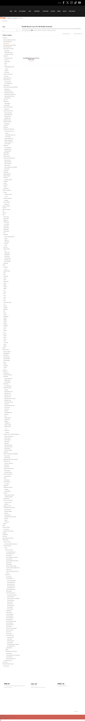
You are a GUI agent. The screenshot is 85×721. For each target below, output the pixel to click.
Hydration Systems (8, 660)
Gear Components (7, 481)
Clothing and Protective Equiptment (11, 87)
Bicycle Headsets (9, 616)
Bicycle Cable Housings (10, 589)
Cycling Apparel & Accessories (11, 651)
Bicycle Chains (10, 602)
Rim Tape (6, 518)
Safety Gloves (6, 666)
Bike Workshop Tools (7, 387)
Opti (4, 311)
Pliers (5, 416)
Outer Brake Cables (8, 450)
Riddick (5, 323)
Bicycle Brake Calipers (11, 580)
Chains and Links (7, 461)
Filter (32, 30)
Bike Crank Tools (7, 396)
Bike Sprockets (7, 457)
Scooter (5, 364)
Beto (4, 272)
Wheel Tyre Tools (7, 426)
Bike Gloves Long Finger (8, 92)
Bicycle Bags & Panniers (10, 552)
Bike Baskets (6, 50)
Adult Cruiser (6, 216)
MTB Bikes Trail (7, 259)
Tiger (5, 245)
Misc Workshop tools (8, 412)
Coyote (5, 238)
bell (3, 211)
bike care (4, 213)
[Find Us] (5, 681)
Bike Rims (6, 513)
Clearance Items (6, 349)
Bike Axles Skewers (8, 511)
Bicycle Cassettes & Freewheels (13, 598)
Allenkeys (6, 389)
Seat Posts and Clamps (8, 500)
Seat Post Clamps (7, 502)
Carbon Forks (6, 355)
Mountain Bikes (6, 249)
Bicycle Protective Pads (10, 658)
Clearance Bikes (7, 357)
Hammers (6, 410)
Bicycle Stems (9, 626)
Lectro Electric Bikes (7, 302)
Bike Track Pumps (7, 163)
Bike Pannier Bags (7, 79)
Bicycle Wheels (9, 647)
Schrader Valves (7, 176)
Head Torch (6, 59)
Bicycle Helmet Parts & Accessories (13, 655)
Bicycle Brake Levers (11, 582)
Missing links (6, 466)
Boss (5, 251)
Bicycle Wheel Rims (11, 646)
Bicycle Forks (8, 610)
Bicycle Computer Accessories (12, 557)
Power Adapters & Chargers (8, 538)
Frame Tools (6, 409)
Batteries (4, 207)
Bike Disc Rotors (7, 438)
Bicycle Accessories (9, 550)
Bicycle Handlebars (10, 614)
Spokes (5, 520)
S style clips (6, 170)
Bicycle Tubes (9, 633)
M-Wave (5, 306)
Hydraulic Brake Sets (8, 446)
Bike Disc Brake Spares (8, 436)
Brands (4, 265)
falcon (5, 269)
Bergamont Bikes (7, 271)
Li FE (4, 304)
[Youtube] (79, 2)
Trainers (5, 186)
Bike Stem (6, 489)
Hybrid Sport (6, 242)
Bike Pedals (6, 376)
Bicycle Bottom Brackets (12, 595)
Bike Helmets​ (6, 123)
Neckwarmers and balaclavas (10, 94)
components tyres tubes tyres (10, 516)
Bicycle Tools (8, 569)
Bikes (4, 214)
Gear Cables (6, 484)
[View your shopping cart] (77, 13)
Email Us (61, 684)
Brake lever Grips (7, 116)
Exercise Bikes (6, 227)
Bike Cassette (7, 456)
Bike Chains (6, 465)
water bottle (6, 188)
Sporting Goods (6, 539)
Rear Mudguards (7, 151)
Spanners (6, 421)
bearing (6, 133)
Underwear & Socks (8, 194)
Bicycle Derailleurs (10, 605)
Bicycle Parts (7, 574)
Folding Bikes (6, 229)
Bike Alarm (6, 76)
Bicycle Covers (6, 43)
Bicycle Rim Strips (10, 640)
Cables (4, 348)
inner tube (6, 125)
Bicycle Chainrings (10, 600)
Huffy (5, 295)
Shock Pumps (6, 169)
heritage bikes (6, 231)
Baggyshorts (6, 89)
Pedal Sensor (6, 105)
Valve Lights (6, 72)
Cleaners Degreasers (8, 140)
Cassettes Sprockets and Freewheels (11, 453)
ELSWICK (5, 286)
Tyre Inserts (6, 522)
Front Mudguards (7, 147)
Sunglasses (6, 365)
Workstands (6, 430)
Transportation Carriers (9, 54)
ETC (4, 290)
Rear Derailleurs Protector (9, 96)
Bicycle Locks (8, 562)
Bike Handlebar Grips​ (8, 114)
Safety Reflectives (7, 174)
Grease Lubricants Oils (8, 142)
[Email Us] (59, 681)
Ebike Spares (6, 101)
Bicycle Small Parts (10, 624)
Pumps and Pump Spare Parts (9, 158)
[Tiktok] (26, 702)
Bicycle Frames (9, 612)
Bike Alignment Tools (8, 391)
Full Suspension (7, 258)
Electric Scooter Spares (8, 107)
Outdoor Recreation (7, 545)
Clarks (5, 279)
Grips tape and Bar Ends (8, 111)
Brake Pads (6, 443)
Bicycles (6, 649)
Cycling (5, 547)
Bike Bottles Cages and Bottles (10, 45)
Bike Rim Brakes (7, 439)
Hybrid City (6, 240)
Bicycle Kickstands (9, 617)
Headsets (5, 493)
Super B (5, 334)
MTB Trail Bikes (7, 261)
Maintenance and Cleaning (9, 129)
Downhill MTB (7, 254)
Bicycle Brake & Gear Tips (10, 135)
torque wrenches (7, 424)
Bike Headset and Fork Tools (9, 398)
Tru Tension (6, 342)
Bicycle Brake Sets (10, 587)
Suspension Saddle (8, 179)
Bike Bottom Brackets (8, 374)
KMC (4, 299)
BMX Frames (6, 480)
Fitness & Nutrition (6, 527)
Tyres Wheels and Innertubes (9, 507)
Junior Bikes (6, 224)
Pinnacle (6, 243)
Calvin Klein (6, 276)
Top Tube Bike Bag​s (8, 83)
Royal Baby (6, 325)
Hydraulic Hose (7, 448)
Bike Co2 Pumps (7, 160)
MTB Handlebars (7, 491)
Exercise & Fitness (7, 542)
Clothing (5, 192)
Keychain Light (7, 61)
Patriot (5, 314)
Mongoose (5, 307)
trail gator (6, 185)
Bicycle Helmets (9, 657)
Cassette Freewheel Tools (9, 405)
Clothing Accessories (8, 198)
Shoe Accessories (7, 202)
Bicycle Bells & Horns (10, 553)
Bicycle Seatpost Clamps (11, 621)
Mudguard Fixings (7, 149)
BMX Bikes (5, 220)
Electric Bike (6, 226)
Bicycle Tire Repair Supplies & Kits (13, 567)
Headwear (6, 200)
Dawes (5, 285)
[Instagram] (71, 2)
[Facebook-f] (63, 2)
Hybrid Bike (6, 234)
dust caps (5, 99)
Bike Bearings (6, 373)
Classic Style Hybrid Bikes (9, 236)
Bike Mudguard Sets (7, 78)
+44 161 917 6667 (34, 686)
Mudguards (6, 145)
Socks (6, 196)
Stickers (5, 183)
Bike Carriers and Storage (9, 48)
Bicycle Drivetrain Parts (10, 593)
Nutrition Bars (6, 529)
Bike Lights (6, 56)
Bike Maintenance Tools (9, 131)
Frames (5, 478)
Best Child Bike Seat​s (8, 41)
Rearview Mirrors (7, 98)
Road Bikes (6, 263)
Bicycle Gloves (9, 653)
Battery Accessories (6, 209)
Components (5, 371)
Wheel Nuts (6, 109)
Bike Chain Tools (7, 395)
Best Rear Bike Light (8, 58)
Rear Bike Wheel (7, 360)
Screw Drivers (7, 419)
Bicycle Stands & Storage (11, 566)
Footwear (4, 532)
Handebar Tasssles (7, 120)
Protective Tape (7, 156)
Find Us (7, 684)
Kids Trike (5, 247)
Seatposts (6, 504)
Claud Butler (6, 281)
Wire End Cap (8, 136)
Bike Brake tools (7, 393)
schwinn (5, 327)
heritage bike (5, 534)
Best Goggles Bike (7, 91)
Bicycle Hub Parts (10, 637)
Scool (5, 328)
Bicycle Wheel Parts (10, 635)
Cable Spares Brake (8, 445)
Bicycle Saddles (9, 619)
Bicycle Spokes (10, 642)
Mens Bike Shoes (7, 358)
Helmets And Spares (7, 121)
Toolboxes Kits (7, 423)
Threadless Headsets (8, 496)
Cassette (7, 432)
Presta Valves (6, 154)
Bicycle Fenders (9, 559)
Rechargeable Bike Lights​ (9, 66)
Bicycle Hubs (9, 639)
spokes (6, 69)
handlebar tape (7, 118)
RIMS (4, 362)
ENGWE (5, 288)
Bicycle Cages (9, 555)
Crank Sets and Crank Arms (9, 468)
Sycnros (5, 335)
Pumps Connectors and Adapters (10, 167)
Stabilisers (6, 181)
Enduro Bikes (6, 256)
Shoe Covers (6, 204)
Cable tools (6, 403)
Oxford (5, 313)
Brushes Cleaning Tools (8, 138)
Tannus (5, 339)
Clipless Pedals (7, 380)
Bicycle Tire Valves (9, 630)
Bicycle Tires (8, 631)
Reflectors (6, 70)
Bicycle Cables (9, 591)
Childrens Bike (6, 222)
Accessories (5, 37)
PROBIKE (5, 320)
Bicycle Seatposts (9, 623)
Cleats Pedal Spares (8, 378)
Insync (5, 297)
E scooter (4, 523)
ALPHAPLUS (6, 267)
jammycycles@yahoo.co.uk (62, 685)
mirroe (5, 63)
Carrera (5, 278)
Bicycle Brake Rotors (11, 586)
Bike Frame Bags (7, 81)
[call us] (32, 681)
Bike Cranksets (7, 470)
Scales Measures (7, 417)
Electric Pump (7, 165)
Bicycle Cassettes (10, 596)
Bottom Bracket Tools (8, 402)
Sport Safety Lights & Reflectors (10, 544)
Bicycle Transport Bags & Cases (12, 571)
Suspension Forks (7, 476)
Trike (4, 369)
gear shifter (6, 485)
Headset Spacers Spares (9, 495)
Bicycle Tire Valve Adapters (11, 628)
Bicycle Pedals (10, 607)
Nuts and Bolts (6, 498)
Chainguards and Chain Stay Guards (11, 459)
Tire (6, 428)
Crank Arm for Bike (8, 472)
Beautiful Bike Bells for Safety (10, 40)
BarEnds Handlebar (8, 113)
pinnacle (5, 318)
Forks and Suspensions (8, 474)
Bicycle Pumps (9, 564)
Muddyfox (5, 309)
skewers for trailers (7, 506)
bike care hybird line (7, 47)
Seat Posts (6, 177)
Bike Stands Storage (8, 52)
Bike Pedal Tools (7, 400)
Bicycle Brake (8, 576)
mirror (5, 65)
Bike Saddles (6, 384)
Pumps (7, 573)
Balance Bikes (6, 218)
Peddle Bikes (6, 316)
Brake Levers (6, 441)
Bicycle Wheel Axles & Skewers (13, 644)
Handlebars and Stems (8, 487)
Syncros (5, 337)
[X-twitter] (67, 2)
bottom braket (6, 85)
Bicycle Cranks (10, 603)
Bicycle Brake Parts (10, 578)
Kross (5, 300)
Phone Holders (6, 152)
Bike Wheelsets (6, 353)
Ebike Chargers (7, 103)
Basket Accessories (6, 206)
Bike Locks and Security (8, 74)
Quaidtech (80, 711)
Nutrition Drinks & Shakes (8, 531)
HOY (4, 233)
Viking (5, 344)
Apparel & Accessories (7, 190)
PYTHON (5, 321)
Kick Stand (6, 127)
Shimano (5, 330)
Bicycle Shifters (10, 609)
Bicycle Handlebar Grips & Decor (12, 560)
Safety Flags (6, 172)
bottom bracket (7, 515)
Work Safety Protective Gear (8, 664)
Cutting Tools (7, 407)
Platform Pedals (7, 382)
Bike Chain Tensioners (8, 463)
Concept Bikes (7, 252)
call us (34, 684)
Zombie (5, 346)
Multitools (6, 414)
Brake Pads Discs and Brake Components (11, 434)
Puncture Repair (7, 143)
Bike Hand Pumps (7, 162)
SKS (4, 332)
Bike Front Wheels (7, 351)
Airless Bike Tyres (7, 509)
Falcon (5, 292)
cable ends (6, 452)
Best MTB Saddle (7, 386)
